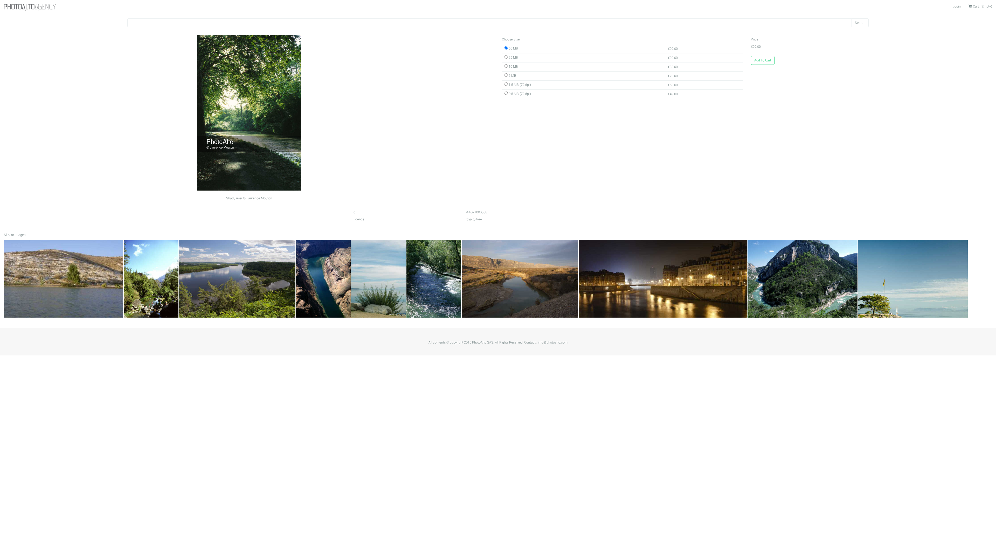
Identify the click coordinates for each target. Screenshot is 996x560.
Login (957, 6)
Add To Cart (762, 60)
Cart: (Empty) (982, 6)
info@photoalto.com (553, 342)
